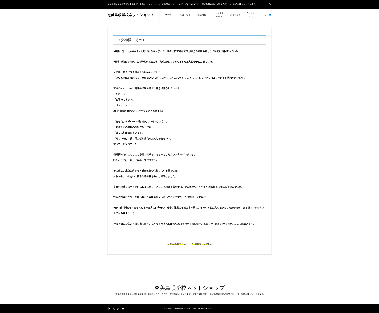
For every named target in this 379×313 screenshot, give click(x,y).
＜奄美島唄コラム (176, 244)
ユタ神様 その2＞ (202, 244)
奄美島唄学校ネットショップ (130, 15)
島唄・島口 (185, 14)
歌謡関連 (201, 14)
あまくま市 (235, 14)
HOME (168, 14)
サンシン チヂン (219, 15)
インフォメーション (252, 15)
